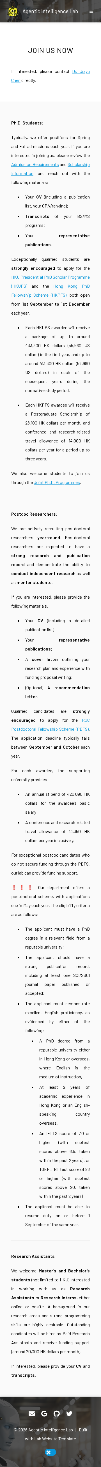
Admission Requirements (35, 164)
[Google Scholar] (44, 1413)
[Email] (31, 1413)
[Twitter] (69, 1413)
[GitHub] (56, 1413)
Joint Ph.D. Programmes (57, 482)
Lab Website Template (55, 1438)
